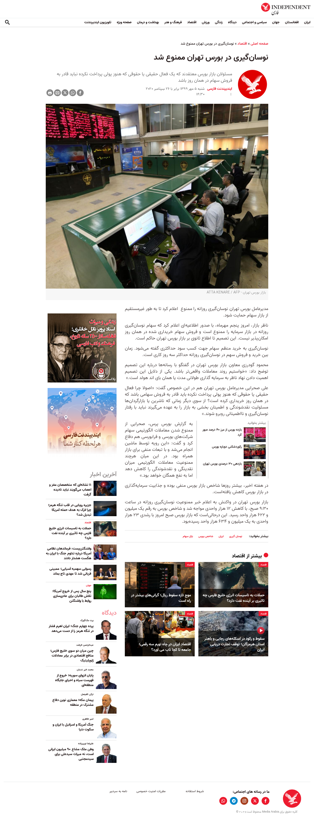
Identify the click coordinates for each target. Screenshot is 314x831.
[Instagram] (244, 801)
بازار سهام (188, 536)
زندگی (219, 22)
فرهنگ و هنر (173, 22)
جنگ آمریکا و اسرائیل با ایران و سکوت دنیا (73, 727)
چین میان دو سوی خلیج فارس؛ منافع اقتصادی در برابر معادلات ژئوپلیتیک (72, 655)
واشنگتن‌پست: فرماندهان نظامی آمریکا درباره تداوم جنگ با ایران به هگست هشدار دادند (68, 553)
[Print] (49, 92)
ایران (307, 22)
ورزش (205, 22)
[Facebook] (80, 92)
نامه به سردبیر (118, 791)
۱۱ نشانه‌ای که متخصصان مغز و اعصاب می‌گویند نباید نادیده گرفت (70, 489)
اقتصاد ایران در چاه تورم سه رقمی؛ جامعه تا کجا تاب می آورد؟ (165, 647)
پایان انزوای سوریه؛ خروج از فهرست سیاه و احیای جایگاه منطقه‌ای (74, 680)
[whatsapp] (223, 801)
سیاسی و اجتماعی (254, 22)
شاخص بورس (205, 536)
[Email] (57, 92)
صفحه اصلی (259, 44)
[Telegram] (234, 801)
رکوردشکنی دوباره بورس (227, 446)
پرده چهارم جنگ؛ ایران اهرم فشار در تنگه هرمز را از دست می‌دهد (71, 628)
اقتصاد (191, 22)
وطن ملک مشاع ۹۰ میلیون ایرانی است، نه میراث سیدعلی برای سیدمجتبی (71, 754)
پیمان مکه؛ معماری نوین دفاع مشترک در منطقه (73, 702)
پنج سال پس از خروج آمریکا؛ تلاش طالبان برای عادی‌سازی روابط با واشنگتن (71, 596)
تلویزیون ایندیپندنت (97, 22)
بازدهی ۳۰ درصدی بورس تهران (222, 463)
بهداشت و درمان (148, 22)
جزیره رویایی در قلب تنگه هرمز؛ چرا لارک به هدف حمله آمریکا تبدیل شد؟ (69, 510)
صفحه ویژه (124, 22)
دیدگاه (232, 22)
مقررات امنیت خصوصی (151, 791)
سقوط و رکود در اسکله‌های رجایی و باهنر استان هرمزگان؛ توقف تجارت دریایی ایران (234, 644)
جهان (276, 22)
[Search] (7, 22)
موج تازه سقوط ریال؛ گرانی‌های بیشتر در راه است (161, 598)
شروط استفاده (195, 791)
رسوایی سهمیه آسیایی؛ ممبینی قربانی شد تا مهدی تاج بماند (70, 571)
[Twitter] (65, 92)
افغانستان (292, 22)
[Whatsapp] (72, 92)
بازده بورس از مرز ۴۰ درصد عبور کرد (222, 432)
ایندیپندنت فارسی (219, 89)
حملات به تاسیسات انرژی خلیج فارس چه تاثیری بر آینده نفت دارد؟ (234, 598)
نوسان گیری (235, 536)
